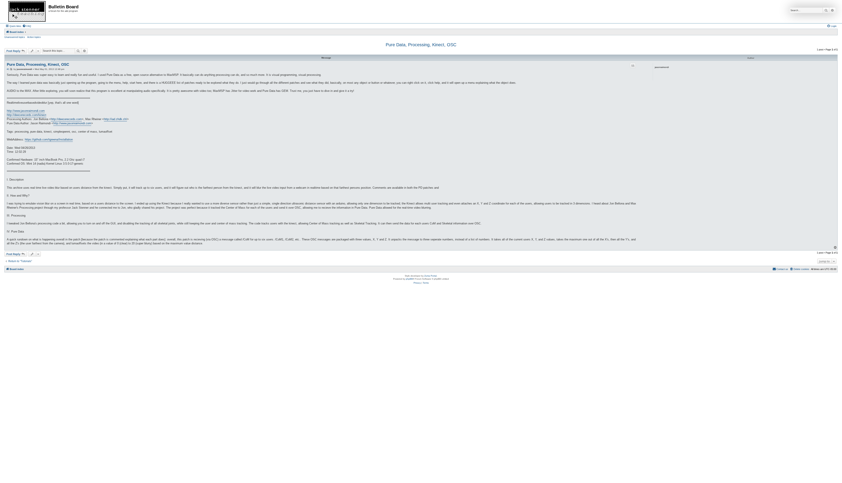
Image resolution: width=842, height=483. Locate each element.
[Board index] (26, 11)
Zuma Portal (430, 276)
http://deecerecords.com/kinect (26, 115)
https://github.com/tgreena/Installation (49, 139)
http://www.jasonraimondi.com (26, 110)
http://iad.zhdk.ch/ (115, 119)
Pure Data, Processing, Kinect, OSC (421, 44)
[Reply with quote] (633, 65)
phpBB (409, 279)
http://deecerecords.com (66, 119)
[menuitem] (26, 26)
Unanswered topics (14, 37)
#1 (8, 69)
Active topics (34, 37)
